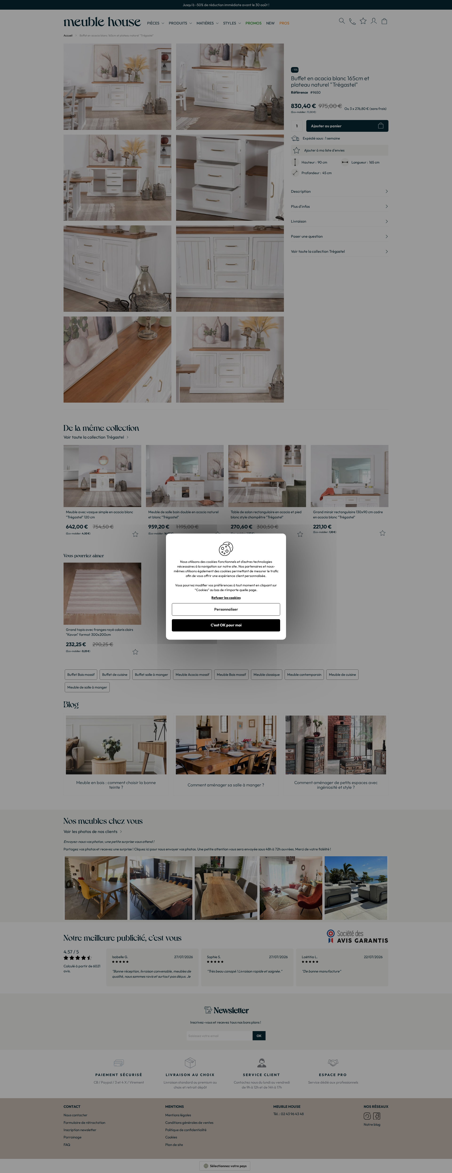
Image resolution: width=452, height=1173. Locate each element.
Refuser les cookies (226, 598)
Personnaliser (226, 609)
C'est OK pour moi (226, 625)
